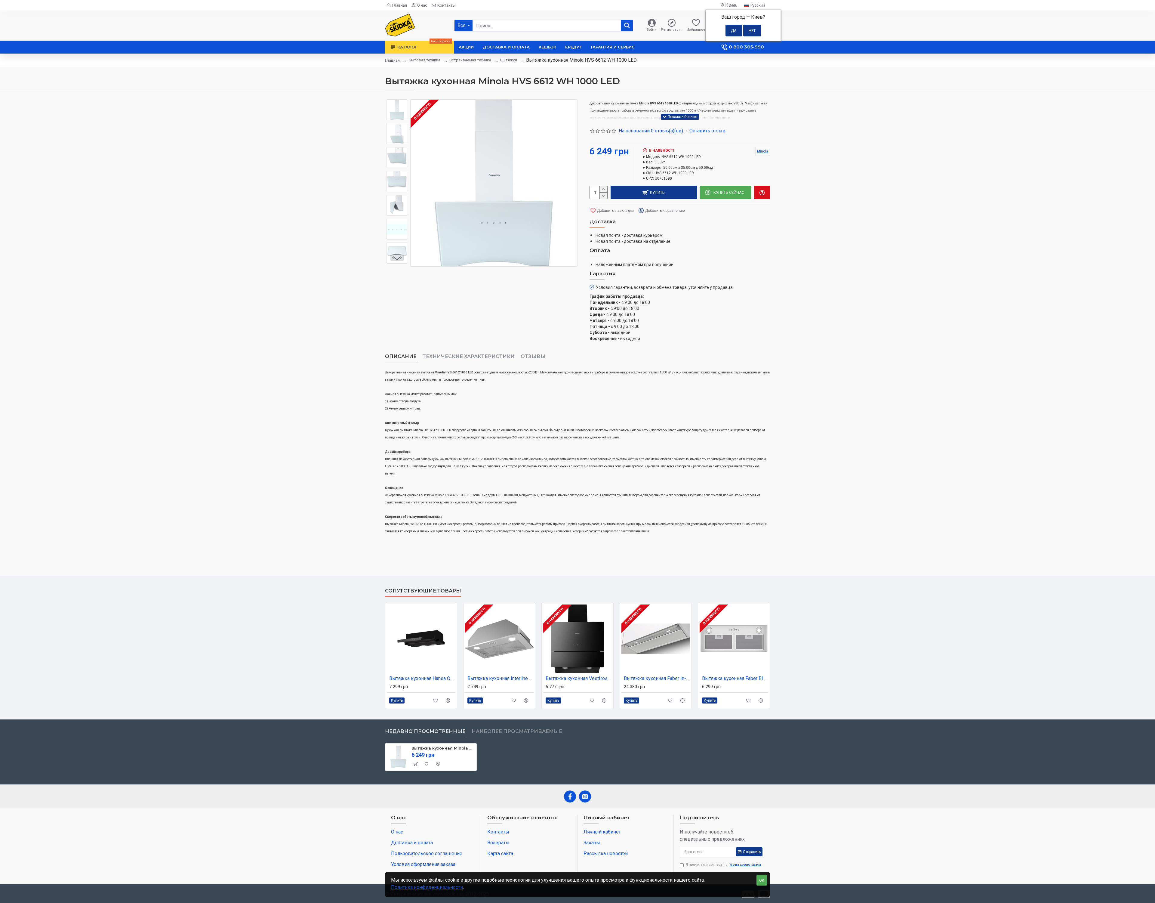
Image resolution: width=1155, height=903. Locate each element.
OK (761, 880)
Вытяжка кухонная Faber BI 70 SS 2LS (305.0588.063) (735, 678)
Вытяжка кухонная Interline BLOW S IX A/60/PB (500, 678)
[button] (397, 104)
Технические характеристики (469, 356)
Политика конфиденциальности (427, 887)
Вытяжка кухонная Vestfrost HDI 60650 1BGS (579, 678)
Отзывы (533, 356)
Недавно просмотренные (425, 731)
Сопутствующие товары (423, 591)
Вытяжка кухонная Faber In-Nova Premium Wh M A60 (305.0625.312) (657, 678)
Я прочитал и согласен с (723, 865)
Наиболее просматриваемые (517, 731)
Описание (401, 356)
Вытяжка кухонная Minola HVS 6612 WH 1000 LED (442, 748)
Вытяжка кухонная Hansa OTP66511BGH (422, 678)
